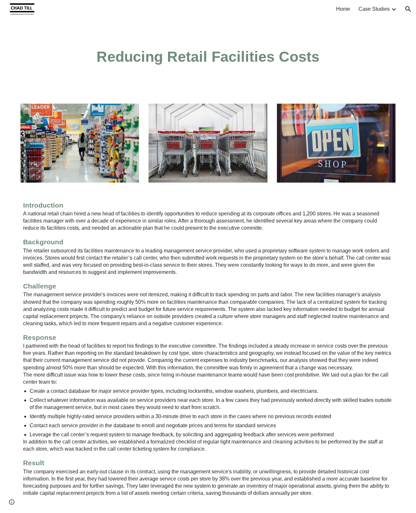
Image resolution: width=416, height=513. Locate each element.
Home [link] (343, 9)
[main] (208, 57)
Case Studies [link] (374, 9)
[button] (408, 9)
